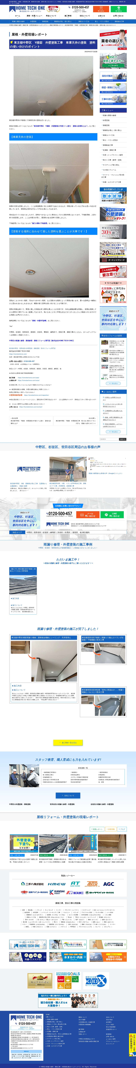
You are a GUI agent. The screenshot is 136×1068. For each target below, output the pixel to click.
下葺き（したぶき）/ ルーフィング (85, 917)
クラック (39, 910)
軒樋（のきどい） (38, 927)
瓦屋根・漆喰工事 (109, 150)
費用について (83, 1017)
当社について (69, 795)
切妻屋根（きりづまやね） (57, 924)
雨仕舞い (30, 910)
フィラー (59, 910)
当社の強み (109, 1019)
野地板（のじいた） (105, 917)
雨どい (56, 922)
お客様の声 (82, 1032)
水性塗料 (35, 912)
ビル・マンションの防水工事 (56, 1043)
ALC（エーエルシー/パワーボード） (104, 910)
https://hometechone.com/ (18, 354)
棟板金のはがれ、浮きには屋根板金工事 (59, 1034)
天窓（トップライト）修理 (113, 155)
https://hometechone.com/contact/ (30, 407)
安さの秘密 (82, 1019)
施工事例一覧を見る (69, 742)
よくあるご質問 (110, 1039)
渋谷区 (60, 532)
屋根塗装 (45, 21)
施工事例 (81, 1029)
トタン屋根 (108, 915)
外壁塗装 (33, 21)
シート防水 (110, 912)
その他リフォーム (109, 170)
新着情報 (111, 829)
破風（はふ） (97, 922)
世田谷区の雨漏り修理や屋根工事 (89, 1041)
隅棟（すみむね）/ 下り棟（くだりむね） (94, 924)
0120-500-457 (80, 7)
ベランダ (75, 912)
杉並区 (45, 532)
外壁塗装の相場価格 (85, 1024)
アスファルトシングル (85, 927)
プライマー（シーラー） (72, 910)
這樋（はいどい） (107, 919)
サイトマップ (110, 1044)
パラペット (63, 927)
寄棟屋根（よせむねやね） (37, 924)
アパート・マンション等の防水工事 (112, 176)
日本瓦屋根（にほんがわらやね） (91, 915)
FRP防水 (73, 927)
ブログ (122, 829)
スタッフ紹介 (110, 1024)
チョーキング (49, 910)
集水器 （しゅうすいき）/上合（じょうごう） (37, 922)
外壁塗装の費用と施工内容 (55, 1036)
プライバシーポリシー (112, 1041)
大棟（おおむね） (73, 924)
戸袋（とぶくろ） (67, 919)
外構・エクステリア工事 (112, 182)
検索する (122, 439)
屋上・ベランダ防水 (102, 21)
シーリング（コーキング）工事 (50, 912)
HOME (48, 1014)
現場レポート (98, 829)
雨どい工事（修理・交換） (113, 160)
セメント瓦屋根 (73, 915)
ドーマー (112, 924)
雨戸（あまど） (80, 919)
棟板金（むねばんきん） (68, 922)
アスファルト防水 (87, 912)
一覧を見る (114, 383)
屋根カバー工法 (83, 21)
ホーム (17, 16)
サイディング (86, 910)
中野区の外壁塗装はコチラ (87, 1039)
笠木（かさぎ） (30, 919)
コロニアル (107, 927)
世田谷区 (37, 532)
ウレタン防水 (99, 912)
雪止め (70, 917)
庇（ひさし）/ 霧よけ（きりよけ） (48, 919)
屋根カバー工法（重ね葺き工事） (57, 1024)
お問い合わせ (118, 16)
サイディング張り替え (111, 165)
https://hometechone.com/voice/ (29, 380)
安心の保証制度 (110, 1027)
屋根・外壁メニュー (34, 16)
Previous (8, 474)
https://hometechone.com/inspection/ (36, 395)
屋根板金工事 (119, 21)
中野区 (29, 532)
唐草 (23, 910)
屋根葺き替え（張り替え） (63, 21)
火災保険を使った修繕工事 (87, 1022)
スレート (98, 927)
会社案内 (108, 1022)
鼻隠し (28, 927)
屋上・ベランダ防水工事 (54, 1029)
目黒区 (67, 532)
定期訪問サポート (111, 1029)
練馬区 (53, 532)
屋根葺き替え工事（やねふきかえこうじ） (52, 917)
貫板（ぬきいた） (109, 922)
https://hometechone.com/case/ (28, 378)
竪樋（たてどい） (52, 927)
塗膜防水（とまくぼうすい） (35, 915)
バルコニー (66, 912)
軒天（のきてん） (84, 922)
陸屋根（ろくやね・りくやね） (56, 915)
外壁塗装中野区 (40, 987)
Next (128, 474)
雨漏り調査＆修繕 (18, 21)
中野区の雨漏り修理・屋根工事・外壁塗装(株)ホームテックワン (61, 1067)
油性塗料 (27, 912)
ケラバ (24, 924)
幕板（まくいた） (93, 919)
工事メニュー (50, 1017)
